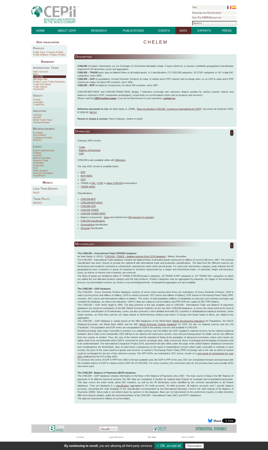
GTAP (100, 183)
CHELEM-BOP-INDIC (92, 202)
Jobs (194, 7)
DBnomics (120, 160)
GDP (81, 153)
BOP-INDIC (87, 176)
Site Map (152, 437)
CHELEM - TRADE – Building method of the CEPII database (135, 256)
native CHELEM (114, 183)
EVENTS (164, 30)
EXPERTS (204, 30)
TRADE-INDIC (88, 186)
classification (122, 385)
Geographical (87, 224)
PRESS (227, 30)
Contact (80, 437)
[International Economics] (211, 428)
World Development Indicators (188, 321)
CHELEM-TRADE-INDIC (93, 213)
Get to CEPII (188, 437)
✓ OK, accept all (169, 445)
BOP (83, 172)
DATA (183, 30)
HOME (40, 30)
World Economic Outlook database (158, 324)
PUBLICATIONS (133, 30)
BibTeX (93, 112)
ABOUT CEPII (67, 30)
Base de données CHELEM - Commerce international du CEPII (169, 109)
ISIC (93, 183)
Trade (82, 147)
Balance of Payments (89, 150)
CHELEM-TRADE (90, 210)
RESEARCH (99, 30)
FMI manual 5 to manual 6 (141, 217)
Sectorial (85, 228)
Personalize (194, 445)
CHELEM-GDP (88, 206)
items (106, 217)
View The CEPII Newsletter (206, 17)
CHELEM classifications (93, 221)
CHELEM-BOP (88, 199)
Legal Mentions (116, 437)
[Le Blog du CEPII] (57, 428)
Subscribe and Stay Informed (206, 12)
